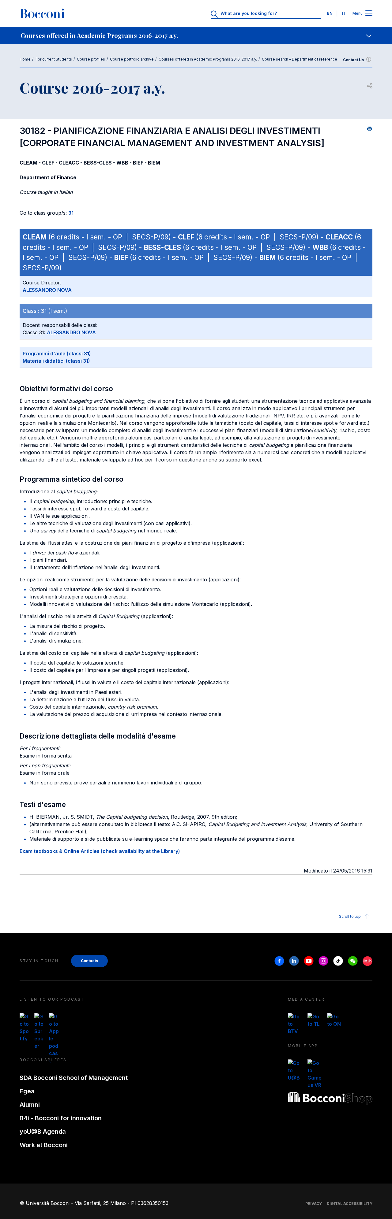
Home (25, 59)
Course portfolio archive (132, 59)
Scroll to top (350, 916)
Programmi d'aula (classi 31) (57, 353)
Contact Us (353, 59)
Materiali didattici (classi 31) (56, 361)
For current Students (54, 59)
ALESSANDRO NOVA (47, 290)
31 (71, 213)
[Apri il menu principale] (368, 13)
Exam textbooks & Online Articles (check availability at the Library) (100, 851)
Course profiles (91, 59)
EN (330, 13)
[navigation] (196, 35)
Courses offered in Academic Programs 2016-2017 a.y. (208, 59)
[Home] (42, 13)
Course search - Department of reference (299, 59)
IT (344, 13)
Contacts (89, 960)
